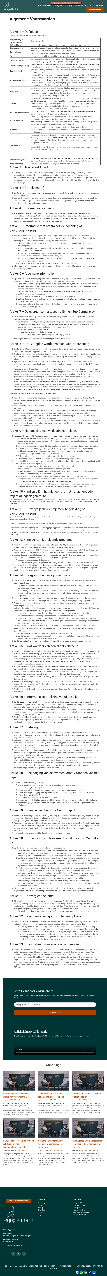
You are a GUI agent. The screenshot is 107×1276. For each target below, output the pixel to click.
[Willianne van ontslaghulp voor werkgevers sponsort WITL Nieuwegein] (53, 1128)
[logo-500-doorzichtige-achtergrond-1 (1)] (18, 1206)
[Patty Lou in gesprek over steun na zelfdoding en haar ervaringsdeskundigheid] (19, 1128)
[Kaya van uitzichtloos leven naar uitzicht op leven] (88, 1081)
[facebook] (13, 1254)
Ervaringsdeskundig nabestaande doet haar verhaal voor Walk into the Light (87, 1144)
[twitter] (18, 1254)
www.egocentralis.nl (66, 517)
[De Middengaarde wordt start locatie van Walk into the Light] (19, 1081)
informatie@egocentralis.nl (12, 1245)
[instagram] (24, 1254)
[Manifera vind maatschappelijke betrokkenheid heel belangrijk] (53, 1081)
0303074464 (13, 1239)
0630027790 (12, 1242)
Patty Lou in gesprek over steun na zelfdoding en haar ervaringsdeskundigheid (18, 1144)
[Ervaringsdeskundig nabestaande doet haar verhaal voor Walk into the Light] (88, 1128)
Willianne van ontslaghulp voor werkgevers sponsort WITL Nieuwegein (51, 1144)
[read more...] (25, 1114)
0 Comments (23, 1100)
